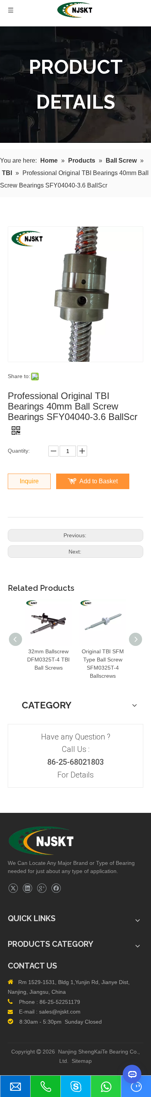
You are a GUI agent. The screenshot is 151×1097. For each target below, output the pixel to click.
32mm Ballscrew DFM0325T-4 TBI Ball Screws (48, 659)
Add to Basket (98, 481)
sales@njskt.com (60, 1011)
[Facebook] (56, 888)
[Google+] (41, 888)
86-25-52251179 (59, 1002)
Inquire (29, 481)
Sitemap (82, 1061)
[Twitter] (13, 888)
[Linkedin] (27, 888)
